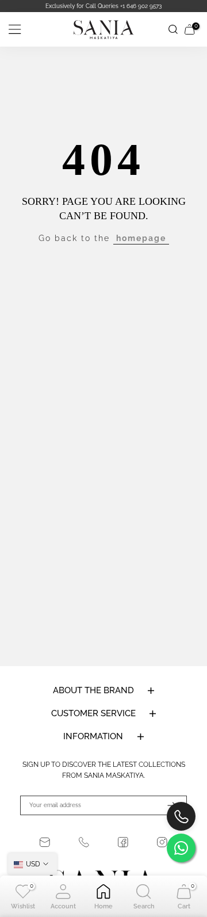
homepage (141, 238)
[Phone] (84, 842)
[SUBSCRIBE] (166, 805)
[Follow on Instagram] (162, 842)
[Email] (45, 842)
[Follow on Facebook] (123, 842)
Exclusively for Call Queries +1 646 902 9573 (103, 6)
